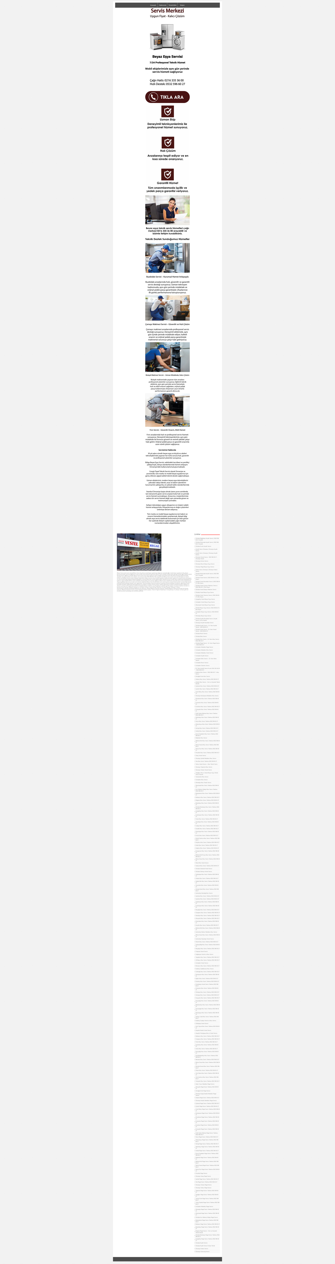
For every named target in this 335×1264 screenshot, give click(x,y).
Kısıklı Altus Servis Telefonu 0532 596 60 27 (207, 835)
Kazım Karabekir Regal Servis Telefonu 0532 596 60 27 (207, 1154)
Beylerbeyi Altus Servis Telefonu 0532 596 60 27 (207, 803)
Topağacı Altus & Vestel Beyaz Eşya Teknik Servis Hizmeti (207, 773)
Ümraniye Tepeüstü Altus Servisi (204, 767)
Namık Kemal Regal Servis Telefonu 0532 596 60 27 (207, 1166)
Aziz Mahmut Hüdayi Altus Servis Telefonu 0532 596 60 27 (206, 790)
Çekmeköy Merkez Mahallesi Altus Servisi (206, 932)
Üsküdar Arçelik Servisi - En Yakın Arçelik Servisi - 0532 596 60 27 (206, 626)
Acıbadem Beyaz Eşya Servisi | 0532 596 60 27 (207, 612)
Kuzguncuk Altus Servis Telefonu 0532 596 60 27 (207, 851)
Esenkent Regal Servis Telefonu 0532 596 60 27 (207, 1125)
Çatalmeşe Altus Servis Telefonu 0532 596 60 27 (207, 902)
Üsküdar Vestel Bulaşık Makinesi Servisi (206, 589)
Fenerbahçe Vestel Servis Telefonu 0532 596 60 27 (207, 985)
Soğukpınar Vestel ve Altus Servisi (204, 954)
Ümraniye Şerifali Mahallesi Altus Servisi (206, 758)
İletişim (182, 5)
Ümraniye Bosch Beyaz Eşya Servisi (205, 564)
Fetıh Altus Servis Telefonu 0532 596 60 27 (206, 1042)
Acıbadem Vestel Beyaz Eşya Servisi (205, 602)
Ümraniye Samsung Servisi (202, 1251)
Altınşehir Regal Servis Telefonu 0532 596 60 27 (207, 1087)
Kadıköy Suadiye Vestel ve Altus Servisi (206, 1020)
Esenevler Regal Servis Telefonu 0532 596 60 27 (207, 1122)
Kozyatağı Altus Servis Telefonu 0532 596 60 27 (207, 1001)
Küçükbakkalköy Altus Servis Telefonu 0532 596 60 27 (207, 1056)
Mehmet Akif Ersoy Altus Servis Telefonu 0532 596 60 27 (207, 855)
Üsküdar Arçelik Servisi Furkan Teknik (205, 1245)
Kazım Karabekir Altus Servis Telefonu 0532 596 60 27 (207, 734)
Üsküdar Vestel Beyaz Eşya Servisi (205, 592)
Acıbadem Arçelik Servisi (202, 655)
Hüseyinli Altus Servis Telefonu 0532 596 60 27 (207, 918)
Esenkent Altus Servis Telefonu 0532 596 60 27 (208, 706)
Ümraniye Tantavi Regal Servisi (204, 1185)
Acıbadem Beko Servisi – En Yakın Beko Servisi (206, 659)
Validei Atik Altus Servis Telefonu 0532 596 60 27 (207, 882)
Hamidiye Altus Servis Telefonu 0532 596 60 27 (208, 915)
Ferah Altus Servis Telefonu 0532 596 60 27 (207, 819)
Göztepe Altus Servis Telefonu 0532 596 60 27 (207, 995)
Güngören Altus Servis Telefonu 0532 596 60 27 (208, 912)
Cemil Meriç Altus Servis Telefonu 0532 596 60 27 (207, 692)
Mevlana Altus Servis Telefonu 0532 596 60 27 (207, 1059)
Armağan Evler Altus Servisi (203, 676)
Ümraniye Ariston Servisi (202, 561)
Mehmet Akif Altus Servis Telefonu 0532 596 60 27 (208, 741)
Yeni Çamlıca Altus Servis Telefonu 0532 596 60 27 (207, 1078)
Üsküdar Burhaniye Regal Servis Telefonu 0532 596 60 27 (207, 1235)
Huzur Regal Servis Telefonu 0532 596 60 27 (207, 1137)
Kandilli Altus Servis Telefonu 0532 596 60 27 (207, 828)
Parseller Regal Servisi (201, 1173)
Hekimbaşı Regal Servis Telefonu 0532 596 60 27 (207, 1147)
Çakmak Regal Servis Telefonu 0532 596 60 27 (207, 1103)
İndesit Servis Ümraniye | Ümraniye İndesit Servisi (206, 570)
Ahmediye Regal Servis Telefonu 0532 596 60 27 (207, 1210)
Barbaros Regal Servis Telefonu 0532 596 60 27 (208, 1224)
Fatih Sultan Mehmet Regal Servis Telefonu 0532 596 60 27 (207, 1133)
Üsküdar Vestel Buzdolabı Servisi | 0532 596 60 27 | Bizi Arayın (208, 582)
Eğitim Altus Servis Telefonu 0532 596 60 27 (207, 978)
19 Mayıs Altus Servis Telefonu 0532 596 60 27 (208, 960)
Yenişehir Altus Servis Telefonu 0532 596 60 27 (207, 1081)
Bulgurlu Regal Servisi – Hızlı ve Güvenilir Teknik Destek (206, 1231)
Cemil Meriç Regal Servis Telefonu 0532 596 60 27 (208, 1110)
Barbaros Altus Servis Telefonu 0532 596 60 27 (207, 797)
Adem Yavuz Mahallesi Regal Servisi (205, 1084)
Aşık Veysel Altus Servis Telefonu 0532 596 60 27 (207, 1027)
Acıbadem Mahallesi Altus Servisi (204, 650)
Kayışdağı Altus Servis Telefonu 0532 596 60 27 (207, 1052)
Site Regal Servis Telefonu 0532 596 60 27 (206, 1182)
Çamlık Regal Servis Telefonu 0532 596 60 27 (207, 1106)
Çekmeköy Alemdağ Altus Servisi (204, 893)
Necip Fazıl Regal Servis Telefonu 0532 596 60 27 (207, 1170)
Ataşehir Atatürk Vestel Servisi (203, 1030)
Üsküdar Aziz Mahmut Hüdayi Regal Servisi (207, 1217)
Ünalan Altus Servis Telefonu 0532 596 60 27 (207, 878)
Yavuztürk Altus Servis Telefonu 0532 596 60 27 (207, 886)
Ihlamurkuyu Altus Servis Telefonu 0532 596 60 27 (207, 725)
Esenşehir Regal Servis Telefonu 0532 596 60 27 (207, 1129)
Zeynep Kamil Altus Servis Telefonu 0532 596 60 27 (207, 890)
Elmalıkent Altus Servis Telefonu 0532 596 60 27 (207, 699)
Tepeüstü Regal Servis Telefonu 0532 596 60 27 (207, 1191)
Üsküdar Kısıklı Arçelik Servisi (203, 546)
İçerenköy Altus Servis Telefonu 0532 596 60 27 (207, 1045)
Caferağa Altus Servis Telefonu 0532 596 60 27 (207, 971)
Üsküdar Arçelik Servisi (201, 1243)
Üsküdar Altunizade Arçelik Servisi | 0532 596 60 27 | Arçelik (207, 543)
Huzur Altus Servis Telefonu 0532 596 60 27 (207, 721)
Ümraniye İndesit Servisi (202, 1248)
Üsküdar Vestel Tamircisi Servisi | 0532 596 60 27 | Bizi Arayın (207, 596)
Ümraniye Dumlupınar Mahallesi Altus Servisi (207, 695)
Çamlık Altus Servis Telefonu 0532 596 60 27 (207, 689)
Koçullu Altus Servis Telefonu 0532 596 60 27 (207, 925)
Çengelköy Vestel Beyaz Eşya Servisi (205, 599)
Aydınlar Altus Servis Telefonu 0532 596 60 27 (207, 896)
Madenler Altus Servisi (201, 738)
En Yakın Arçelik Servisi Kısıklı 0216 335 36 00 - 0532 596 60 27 (208, 669)
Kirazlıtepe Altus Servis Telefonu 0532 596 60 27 (207, 832)
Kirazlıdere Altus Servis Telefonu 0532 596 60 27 (207, 922)
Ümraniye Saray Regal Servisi (203, 1176)
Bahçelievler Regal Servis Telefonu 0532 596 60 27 (207, 1221)
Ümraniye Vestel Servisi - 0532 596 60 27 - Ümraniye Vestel (206, 558)
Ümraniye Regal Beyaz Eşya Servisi (205, 566)
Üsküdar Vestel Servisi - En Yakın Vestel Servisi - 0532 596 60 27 (206, 630)
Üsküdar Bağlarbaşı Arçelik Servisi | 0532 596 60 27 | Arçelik (207, 539)
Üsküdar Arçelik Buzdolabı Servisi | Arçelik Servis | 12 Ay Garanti (206, 619)
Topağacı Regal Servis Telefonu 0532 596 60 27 (207, 1195)
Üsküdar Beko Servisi (201, 636)
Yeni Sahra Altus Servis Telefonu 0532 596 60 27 (207, 1074)
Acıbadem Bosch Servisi (202, 662)
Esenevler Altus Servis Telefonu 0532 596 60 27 (207, 703)
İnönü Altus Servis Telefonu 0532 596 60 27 (207, 1048)
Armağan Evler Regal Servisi (203, 1091)
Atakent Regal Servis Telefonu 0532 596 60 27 (207, 1097)
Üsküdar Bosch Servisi (201, 633)
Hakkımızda (162, 5)
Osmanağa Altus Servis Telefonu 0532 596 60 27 (207, 1009)
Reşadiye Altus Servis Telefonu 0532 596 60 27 (208, 948)
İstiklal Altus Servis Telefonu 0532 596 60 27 (207, 731)
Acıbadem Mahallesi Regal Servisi (204, 647)
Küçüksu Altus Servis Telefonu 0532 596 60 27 (207, 842)
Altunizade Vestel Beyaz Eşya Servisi (205, 605)
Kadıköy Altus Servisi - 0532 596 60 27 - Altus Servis (207, 673)
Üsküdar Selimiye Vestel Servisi (204, 871)
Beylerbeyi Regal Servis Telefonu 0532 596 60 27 (207, 1227)
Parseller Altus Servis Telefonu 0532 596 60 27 (207, 752)
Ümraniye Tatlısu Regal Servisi (203, 1187)
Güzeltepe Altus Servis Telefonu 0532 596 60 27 (207, 822)
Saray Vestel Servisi (201, 755)
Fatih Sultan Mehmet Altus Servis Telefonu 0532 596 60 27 (206, 714)
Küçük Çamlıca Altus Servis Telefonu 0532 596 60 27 (207, 839)
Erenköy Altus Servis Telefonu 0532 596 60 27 (207, 981)
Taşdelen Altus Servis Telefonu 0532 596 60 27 (207, 957)
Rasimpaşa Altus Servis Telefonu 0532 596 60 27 (207, 1013)
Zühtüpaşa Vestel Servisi (202, 1023)
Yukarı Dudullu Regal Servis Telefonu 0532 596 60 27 (207, 1203)
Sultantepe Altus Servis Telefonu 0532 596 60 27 (207, 875)
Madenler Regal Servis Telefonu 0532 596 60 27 (207, 1158)
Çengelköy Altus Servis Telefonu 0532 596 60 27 (207, 811)
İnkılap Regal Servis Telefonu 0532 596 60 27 (207, 1144)
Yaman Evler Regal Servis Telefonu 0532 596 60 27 (207, 1199)
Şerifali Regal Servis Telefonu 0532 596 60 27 (207, 1179)
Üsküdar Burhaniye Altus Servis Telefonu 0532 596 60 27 (207, 807)
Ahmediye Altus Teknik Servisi (203, 782)
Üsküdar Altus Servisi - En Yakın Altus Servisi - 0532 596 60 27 (208, 640)
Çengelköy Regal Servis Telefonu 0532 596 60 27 (207, 1239)
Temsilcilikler (173, 5)
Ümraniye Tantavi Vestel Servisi (204, 770)
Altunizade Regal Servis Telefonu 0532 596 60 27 (207, 1214)
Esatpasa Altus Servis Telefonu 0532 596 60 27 (208, 1039)
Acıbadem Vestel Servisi (202, 963)
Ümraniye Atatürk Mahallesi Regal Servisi (206, 1100)
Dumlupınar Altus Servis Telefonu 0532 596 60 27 (207, 975)
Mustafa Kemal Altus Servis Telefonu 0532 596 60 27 (207, 1067)
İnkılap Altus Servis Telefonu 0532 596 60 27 (207, 728)
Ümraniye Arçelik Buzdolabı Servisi (204, 622)
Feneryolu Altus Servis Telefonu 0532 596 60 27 (207, 989)
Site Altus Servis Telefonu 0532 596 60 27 (206, 761)
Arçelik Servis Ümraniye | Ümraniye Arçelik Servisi (206, 550)
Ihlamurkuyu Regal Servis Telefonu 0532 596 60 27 (207, 1140)
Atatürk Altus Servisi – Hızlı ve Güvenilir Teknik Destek (208, 682)
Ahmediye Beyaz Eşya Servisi (203, 615)
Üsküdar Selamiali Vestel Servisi (204, 868)
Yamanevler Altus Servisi (202, 776)
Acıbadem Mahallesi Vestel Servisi (204, 653)
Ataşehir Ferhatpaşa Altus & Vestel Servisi (206, 1033)
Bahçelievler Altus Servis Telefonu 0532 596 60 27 (207, 794)
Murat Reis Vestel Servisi (202, 863)
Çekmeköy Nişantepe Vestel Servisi (205, 939)
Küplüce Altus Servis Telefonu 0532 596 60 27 (207, 848)
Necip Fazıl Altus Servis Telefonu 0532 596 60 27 (207, 749)
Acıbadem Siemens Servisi (202, 665)
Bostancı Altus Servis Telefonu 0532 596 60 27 (207, 966)
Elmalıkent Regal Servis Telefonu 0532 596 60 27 (207, 1117)
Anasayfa (153, 5)
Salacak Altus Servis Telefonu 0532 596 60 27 (207, 865)
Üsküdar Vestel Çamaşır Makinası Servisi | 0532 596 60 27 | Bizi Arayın (206, 586)
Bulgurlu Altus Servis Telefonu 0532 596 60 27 (207, 800)
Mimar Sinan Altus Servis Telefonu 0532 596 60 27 (208, 859)
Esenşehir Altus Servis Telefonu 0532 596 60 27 (207, 710)
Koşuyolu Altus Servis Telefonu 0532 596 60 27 (208, 998)
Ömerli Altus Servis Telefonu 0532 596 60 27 (207, 941)
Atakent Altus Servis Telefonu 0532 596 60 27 (207, 679)
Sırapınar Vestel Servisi (202, 951)
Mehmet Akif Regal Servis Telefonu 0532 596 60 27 (207, 1162)
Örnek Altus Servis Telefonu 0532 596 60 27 (207, 1070)
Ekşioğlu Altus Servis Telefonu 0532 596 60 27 (207, 909)
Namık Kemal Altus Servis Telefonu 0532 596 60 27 (207, 745)
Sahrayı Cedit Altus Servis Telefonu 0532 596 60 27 (207, 1017)
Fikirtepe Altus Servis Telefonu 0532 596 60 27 (207, 992)
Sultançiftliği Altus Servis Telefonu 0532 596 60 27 (207, 945)
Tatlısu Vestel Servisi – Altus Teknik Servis (206, 764)
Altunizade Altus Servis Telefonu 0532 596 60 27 (207, 786)
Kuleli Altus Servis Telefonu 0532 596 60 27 (207, 845)
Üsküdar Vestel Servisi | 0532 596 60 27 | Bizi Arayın (207, 578)
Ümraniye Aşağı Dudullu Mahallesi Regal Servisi (206, 1094)
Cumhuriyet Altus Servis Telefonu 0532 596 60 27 (207, 815)
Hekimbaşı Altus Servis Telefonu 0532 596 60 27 (207, 718)
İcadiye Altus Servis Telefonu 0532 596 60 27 (207, 825)
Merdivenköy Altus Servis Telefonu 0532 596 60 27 (208, 1005)
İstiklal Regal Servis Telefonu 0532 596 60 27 (207, 1150)
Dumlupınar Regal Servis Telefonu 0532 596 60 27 (207, 1114)
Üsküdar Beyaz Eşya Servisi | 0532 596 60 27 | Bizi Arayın (208, 608)
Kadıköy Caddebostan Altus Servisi (205, 968)
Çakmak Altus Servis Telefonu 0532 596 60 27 (207, 686)
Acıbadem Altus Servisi (202, 779)
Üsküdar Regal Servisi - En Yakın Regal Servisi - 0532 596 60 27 (208, 644)
